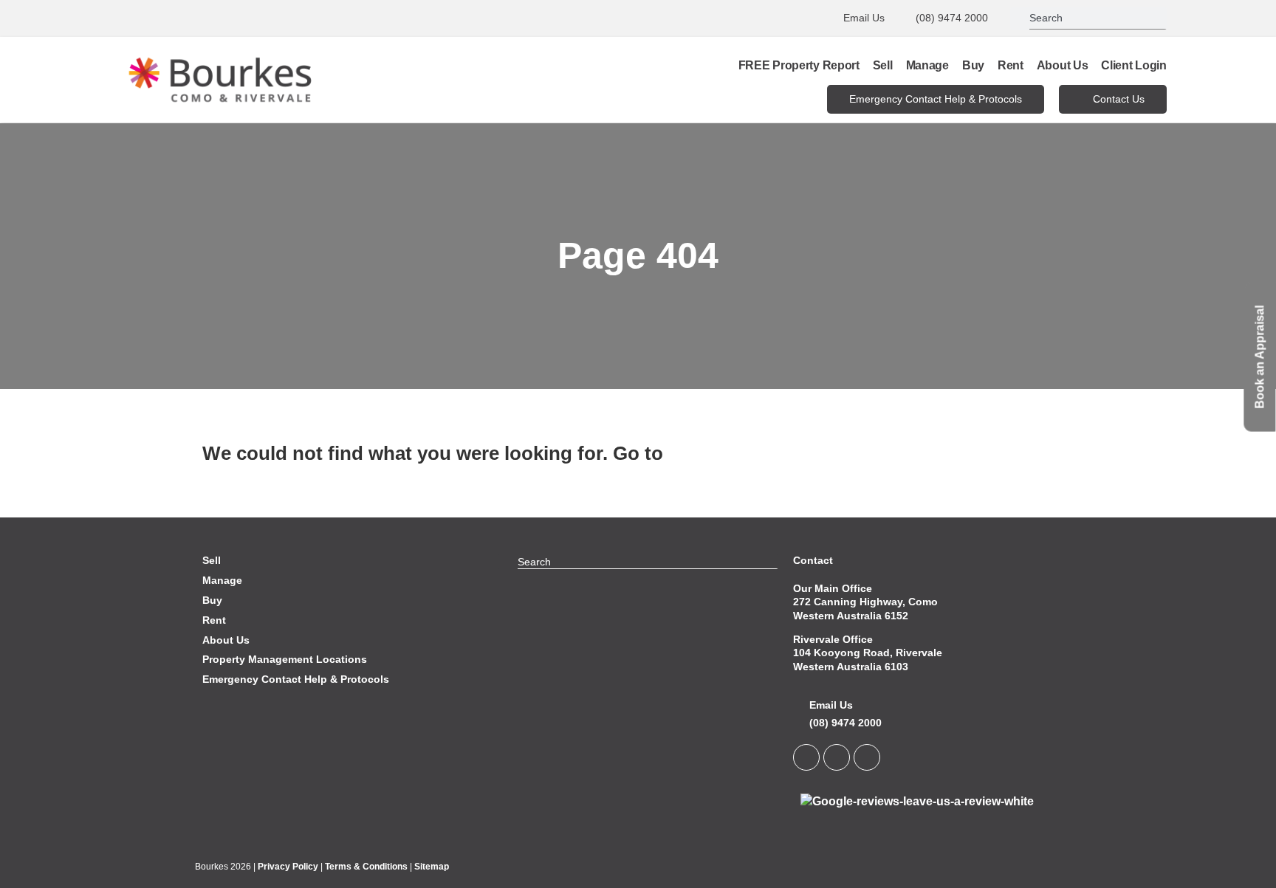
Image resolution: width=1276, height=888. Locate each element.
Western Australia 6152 (850, 616)
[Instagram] (867, 757)
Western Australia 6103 (850, 666)
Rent (1010, 65)
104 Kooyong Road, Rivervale (867, 652)
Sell (883, 65)
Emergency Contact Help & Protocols (295, 679)
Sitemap (431, 866)
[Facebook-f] (836, 757)
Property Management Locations (284, 659)
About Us (1062, 65)
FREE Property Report (799, 65)
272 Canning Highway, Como (865, 602)
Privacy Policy (288, 866)
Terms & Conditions (366, 866)
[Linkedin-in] (806, 757)
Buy (973, 65)
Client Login (1133, 65)
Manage (927, 65)
